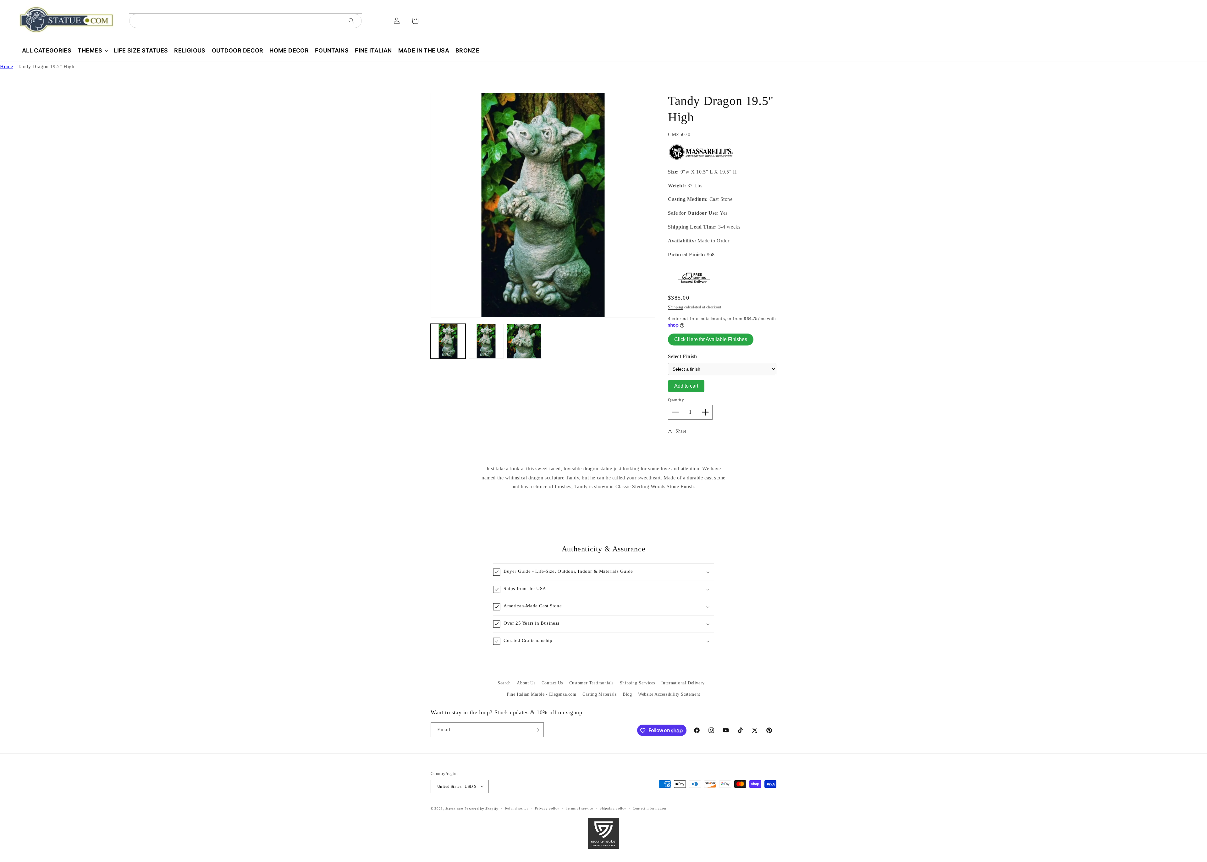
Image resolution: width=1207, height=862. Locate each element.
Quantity (676, 399)
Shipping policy (613, 808)
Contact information (649, 808)
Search (504, 683)
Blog (627, 694)
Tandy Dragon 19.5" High (46, 66)
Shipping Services (637, 683)
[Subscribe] (536, 730)
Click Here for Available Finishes (710, 339)
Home (6, 66)
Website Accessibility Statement (669, 694)
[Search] (351, 21)
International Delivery (683, 683)
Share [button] (680, 431)
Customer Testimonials (591, 683)
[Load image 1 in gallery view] (448, 341)
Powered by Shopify (482, 808)
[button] (92, 50)
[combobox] (245, 21)
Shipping (675, 307)
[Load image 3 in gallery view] (524, 341)
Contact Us (552, 683)
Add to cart (686, 386)
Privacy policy (547, 808)
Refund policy (517, 808)
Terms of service (579, 808)
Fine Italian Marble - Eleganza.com (541, 694)
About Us (526, 683)
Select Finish (682, 356)
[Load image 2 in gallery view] (486, 341)
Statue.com (454, 808)
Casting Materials (599, 694)
